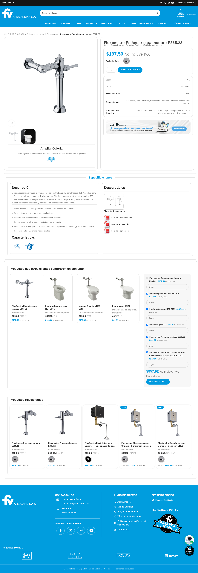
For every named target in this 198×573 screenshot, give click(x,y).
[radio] (126, 60)
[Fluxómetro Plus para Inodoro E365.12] (63, 422)
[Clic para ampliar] (11, 123)
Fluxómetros (52, 34)
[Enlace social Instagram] (168, 3)
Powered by (194, 557)
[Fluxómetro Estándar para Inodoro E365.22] (24, 288)
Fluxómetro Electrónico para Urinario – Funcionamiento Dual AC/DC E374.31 (100, 446)
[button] (189, 540)
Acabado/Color (112, 61)
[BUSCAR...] (157, 13)
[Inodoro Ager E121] (124, 288)
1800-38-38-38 (69, 512)
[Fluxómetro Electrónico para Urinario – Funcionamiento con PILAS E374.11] (137, 422)
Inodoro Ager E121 (121, 306)
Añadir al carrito (158, 382)
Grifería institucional (35, 34)
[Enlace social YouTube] (172, 3)
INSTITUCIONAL (17, 34)
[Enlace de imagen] (167, 524)
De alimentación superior (57, 312)
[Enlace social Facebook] (161, 3)
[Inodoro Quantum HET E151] (91, 288)
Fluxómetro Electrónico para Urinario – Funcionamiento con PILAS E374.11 (136, 446)
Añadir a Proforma (130, 70)
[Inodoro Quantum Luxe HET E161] (57, 288)
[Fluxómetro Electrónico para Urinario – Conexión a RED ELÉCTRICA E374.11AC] (173, 422)
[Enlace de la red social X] (165, 3)
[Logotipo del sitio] (19, 13)
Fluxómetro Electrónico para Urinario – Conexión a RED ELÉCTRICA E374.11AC (171, 446)
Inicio (4, 34)
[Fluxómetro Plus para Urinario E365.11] (27, 422)
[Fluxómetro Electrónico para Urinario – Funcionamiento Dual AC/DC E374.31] (100, 422)
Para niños (117, 313)
